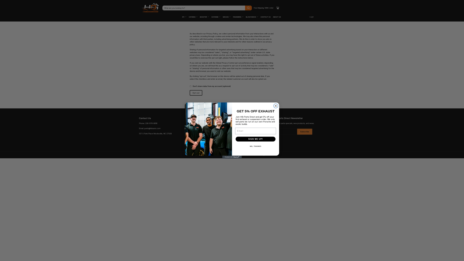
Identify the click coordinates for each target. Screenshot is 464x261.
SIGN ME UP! (255, 139)
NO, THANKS (255, 146)
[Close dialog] (276, 106)
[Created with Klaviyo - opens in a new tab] (232, 157)
